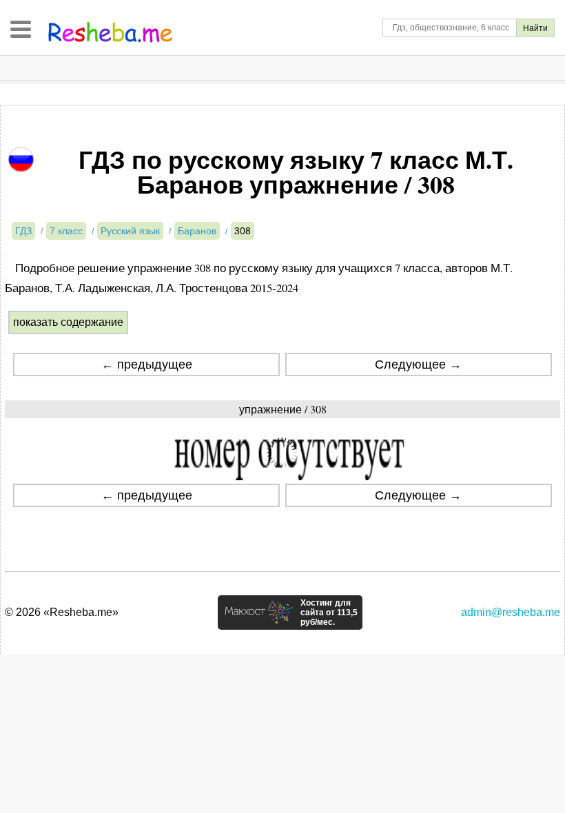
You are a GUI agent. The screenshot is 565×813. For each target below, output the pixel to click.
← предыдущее (146, 364)
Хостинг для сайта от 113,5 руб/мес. (329, 612)
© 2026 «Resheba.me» (62, 612)
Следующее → (418, 364)
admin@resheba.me (510, 612)
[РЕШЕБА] (110, 32)
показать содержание (68, 322)
